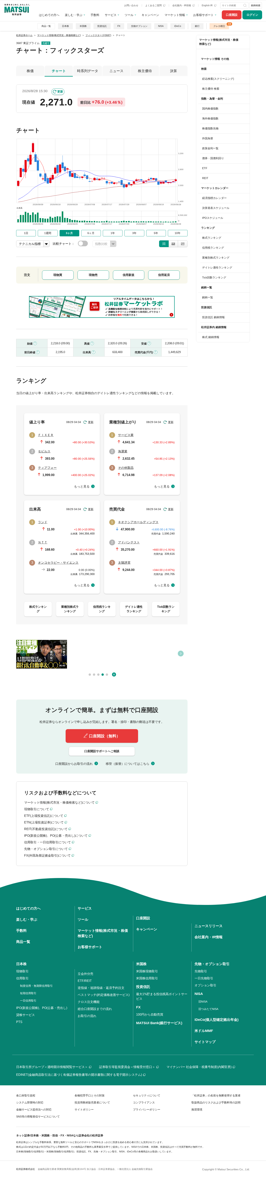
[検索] (245, 5)
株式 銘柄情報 (210, 337)
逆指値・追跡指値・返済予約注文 (101, 987)
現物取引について (36, 809)
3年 (134, 233)
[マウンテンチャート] (173, 243)
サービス (110, 15)
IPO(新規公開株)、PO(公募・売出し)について (56, 835)
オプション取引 (205, 985)
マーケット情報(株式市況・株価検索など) (218, 41)
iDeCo (177, 26)
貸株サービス (25, 1015)
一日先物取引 (204, 978)
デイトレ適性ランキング (217, 267)
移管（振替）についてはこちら (127, 763)
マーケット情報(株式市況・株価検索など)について (59, 802)
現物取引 (22, 971)
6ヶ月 (90, 233)
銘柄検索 (255, 5)
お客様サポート (203, 15)
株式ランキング (211, 237)
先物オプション (139, 26)
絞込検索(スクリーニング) (218, 78)
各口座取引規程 (25, 1095)
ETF (204, 168)
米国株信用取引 (147, 978)
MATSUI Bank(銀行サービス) (159, 1023)
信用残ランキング (213, 247)
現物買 (57, 274)
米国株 (83, 26)
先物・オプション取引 (212, 964)
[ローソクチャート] (164, 243)
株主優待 (145, 71)
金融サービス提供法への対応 (34, 1109)
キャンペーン (150, 15)
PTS (19, 1022)
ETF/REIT (85, 980)
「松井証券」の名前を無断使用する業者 (215, 1095)
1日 (26, 233)
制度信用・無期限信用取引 (36, 985)
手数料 (95, 15)
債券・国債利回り (213, 158)
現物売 (93, 274)
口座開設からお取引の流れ (74, 763)
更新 (60, 91)
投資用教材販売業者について (92, 1102)
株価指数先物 (210, 128)
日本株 (65, 26)
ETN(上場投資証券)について (44, 822)
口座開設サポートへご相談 (101, 751)
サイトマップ (205, 1042)
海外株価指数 (210, 118)
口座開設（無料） (104, 736)
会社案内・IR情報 (182, 5)
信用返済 (164, 274)
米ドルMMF (204, 1031)
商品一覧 (46, 26)
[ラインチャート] (182, 243)
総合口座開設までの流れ (95, 1009)
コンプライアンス (144, 1102)
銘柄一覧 (207, 297)
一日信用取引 (28, 1000)
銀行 (197, 26)
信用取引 (22, 978)
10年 (178, 233)
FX (118, 26)
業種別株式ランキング (215, 257)
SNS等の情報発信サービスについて (38, 1116)
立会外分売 (85, 973)
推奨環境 (196, 1109)
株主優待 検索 (210, 88)
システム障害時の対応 (29, 1102)
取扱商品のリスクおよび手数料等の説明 (215, 1102)
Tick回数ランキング (214, 277)
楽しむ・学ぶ (73, 15)
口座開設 (232, 14)
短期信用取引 (28, 993)
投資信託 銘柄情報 (213, 317)
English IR (207, 5)
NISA (161, 26)
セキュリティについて (146, 1095)
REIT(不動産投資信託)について (46, 829)
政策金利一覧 (210, 148)
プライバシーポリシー (146, 1109)
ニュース (116, 71)
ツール (129, 15)
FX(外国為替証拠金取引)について (47, 855)
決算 (173, 71)
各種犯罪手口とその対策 (90, 1095)
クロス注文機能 (89, 1001)
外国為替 (207, 138)
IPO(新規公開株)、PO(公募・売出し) (41, 1008)
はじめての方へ (49, 15)
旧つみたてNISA (208, 1009)
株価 (30, 71)
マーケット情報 (175, 15)
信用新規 (128, 274)
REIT (205, 178)
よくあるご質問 (153, 5)
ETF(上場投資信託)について (43, 815)
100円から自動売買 (149, 1014)
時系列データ (87, 71)
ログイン (252, 14)
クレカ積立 (219, 26)
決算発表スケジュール (215, 207)
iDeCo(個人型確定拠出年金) (217, 1020)
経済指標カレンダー (214, 198)
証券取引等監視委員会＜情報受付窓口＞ (127, 1067)
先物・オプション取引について (46, 849)
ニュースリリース (209, 926)
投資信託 (102, 26)
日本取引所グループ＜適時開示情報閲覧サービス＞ (52, 1067)
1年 (113, 233)
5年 (156, 233)
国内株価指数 (210, 108)
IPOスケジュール (212, 217)
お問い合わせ (131, 5)
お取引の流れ (87, 1016)
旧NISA (202, 1001)
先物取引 (201, 971)
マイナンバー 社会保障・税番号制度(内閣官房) (199, 1067)
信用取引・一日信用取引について (47, 842)
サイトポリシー (84, 1109)
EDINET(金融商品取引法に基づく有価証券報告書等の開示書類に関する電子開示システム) (79, 1074)
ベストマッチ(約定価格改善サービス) (103, 994)
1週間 (47, 233)
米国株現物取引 (147, 971)
